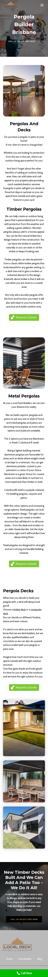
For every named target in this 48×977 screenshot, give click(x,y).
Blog (39, 958)
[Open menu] (42, 5)
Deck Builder (24, 958)
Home (9, 958)
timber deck (19, 609)
